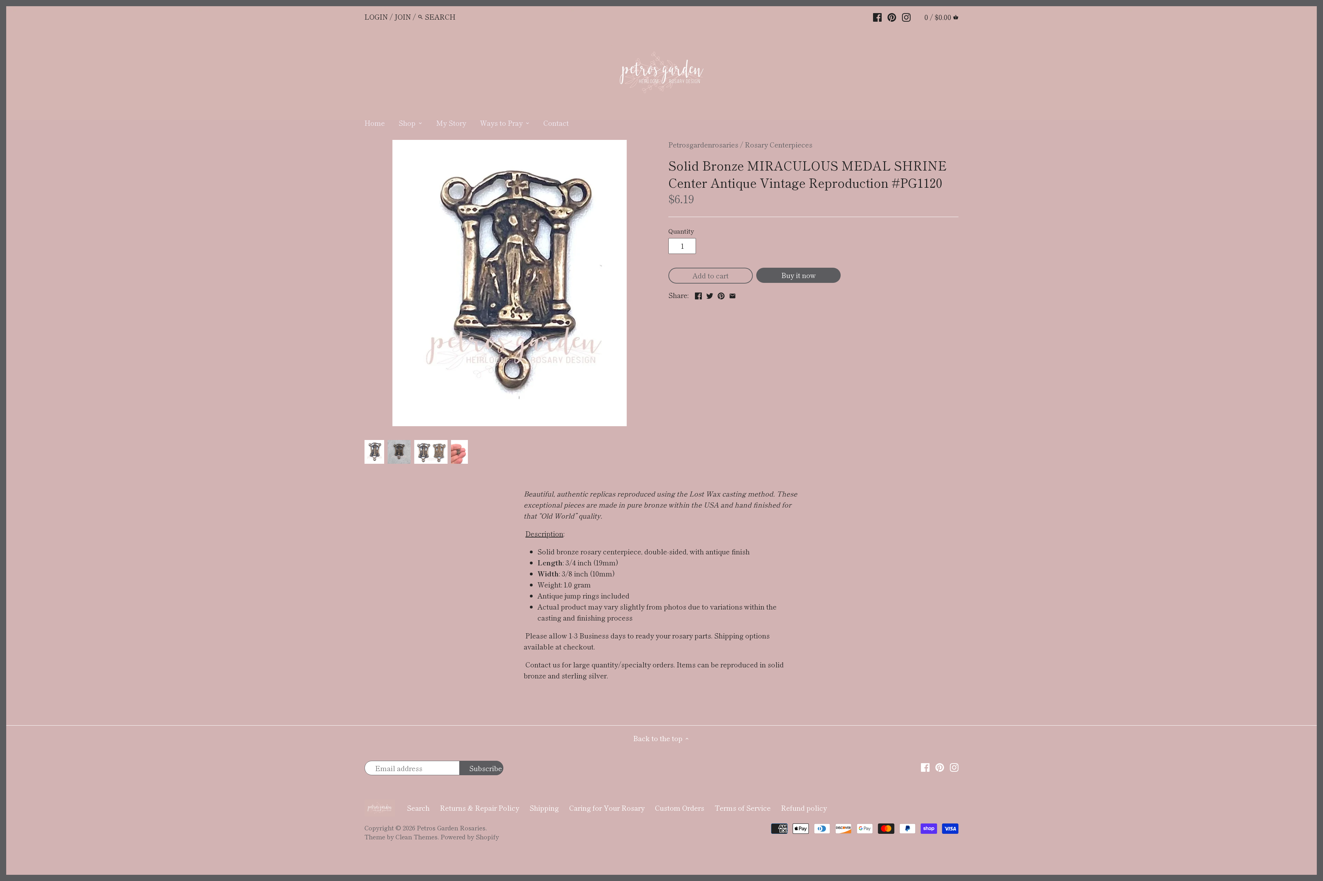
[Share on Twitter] (709, 294)
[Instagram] (906, 16)
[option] (374, 452)
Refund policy (804, 808)
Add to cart (711, 275)
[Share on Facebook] (698, 294)
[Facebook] (877, 16)
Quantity (681, 231)
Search (418, 808)
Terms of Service (743, 808)
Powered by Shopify (470, 836)
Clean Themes (417, 836)
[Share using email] (732, 294)
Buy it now (798, 275)
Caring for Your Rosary (607, 808)
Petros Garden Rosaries (451, 827)
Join (402, 17)
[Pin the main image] (721, 294)
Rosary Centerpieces (778, 145)
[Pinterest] (892, 16)
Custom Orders (679, 808)
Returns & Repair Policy (479, 808)
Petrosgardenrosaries (703, 145)
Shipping (544, 808)
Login (376, 17)
